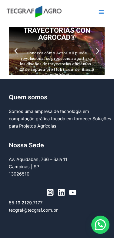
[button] (16, 51)
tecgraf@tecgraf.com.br (33, 210)
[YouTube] (72, 192)
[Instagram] (50, 192)
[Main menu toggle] (101, 12)
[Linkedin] (61, 192)
